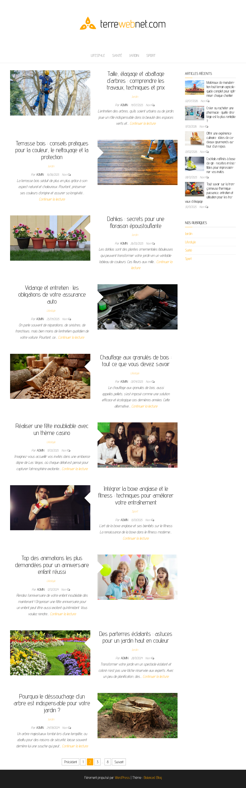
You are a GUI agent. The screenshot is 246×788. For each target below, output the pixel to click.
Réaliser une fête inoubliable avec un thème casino (52, 429)
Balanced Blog (153, 777)
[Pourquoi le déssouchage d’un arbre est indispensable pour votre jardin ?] (138, 715)
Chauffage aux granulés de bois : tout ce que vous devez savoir (136, 360)
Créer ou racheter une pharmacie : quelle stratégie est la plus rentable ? (221, 114)
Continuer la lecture (143, 123)
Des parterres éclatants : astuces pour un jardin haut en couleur (135, 637)
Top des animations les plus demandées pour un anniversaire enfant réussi (52, 564)
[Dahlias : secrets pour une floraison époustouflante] (50, 237)
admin (124, 105)
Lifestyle (98, 55)
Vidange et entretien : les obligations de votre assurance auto (52, 294)
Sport (150, 55)
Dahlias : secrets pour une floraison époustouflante (135, 222)
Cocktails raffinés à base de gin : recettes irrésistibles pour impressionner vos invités (221, 165)
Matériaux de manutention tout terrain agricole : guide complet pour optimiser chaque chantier (221, 88)
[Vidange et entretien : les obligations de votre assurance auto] (138, 306)
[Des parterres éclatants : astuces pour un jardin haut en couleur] (50, 652)
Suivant (118, 762)
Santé (117, 55)
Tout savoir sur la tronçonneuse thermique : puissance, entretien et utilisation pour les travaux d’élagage (210, 192)
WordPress (122, 777)
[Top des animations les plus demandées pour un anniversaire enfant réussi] (138, 577)
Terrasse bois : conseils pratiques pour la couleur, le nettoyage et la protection (51, 150)
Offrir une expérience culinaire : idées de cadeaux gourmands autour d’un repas (220, 139)
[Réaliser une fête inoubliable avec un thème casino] (138, 444)
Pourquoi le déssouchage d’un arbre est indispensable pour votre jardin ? (52, 703)
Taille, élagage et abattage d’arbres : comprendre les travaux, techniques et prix (136, 80)
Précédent (70, 762)
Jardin (134, 55)
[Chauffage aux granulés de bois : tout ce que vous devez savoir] (50, 376)
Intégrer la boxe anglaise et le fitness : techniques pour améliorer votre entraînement (135, 495)
